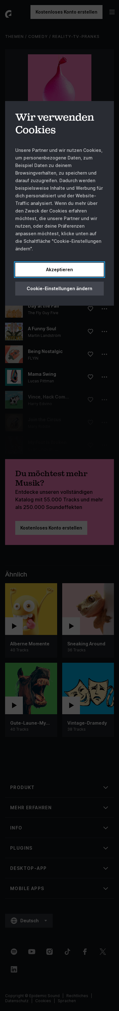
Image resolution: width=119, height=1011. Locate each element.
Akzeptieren (59, 269)
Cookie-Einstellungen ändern (59, 288)
